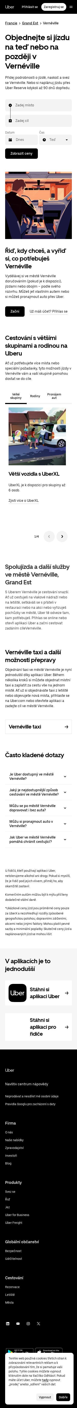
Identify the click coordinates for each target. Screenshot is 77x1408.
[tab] (68, 396)
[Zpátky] (49, 536)
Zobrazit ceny (21, 153)
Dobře (63, 1397)
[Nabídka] (71, 7)
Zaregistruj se (54, 7)
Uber (9, 6)
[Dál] (62, 536)
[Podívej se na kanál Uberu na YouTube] (18, 1323)
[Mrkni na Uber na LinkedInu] (8, 1323)
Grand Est (30, 23)
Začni (14, 311)
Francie (11, 23)
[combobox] (15, 105)
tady (45, 1380)
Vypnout (45, 1397)
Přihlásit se (30, 7)
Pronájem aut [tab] (54, 396)
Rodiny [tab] (35, 396)
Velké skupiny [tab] (15, 396)
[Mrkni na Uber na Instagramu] (28, 1323)
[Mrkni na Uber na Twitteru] (38, 1323)
